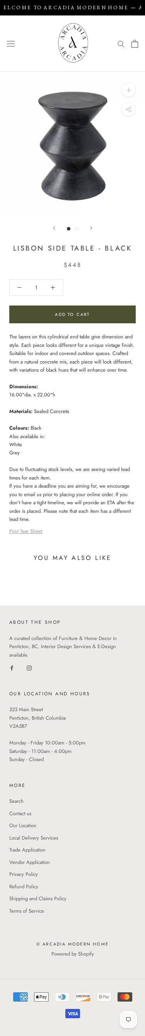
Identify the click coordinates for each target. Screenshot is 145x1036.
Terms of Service (26, 911)
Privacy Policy (23, 874)
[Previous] (54, 228)
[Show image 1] (68, 228)
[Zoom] (128, 90)
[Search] (121, 43)
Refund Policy (23, 886)
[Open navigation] (11, 43)
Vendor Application (29, 862)
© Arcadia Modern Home (72, 944)
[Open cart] (134, 44)
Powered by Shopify (72, 953)
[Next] (91, 228)
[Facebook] (11, 667)
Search (16, 801)
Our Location (22, 825)
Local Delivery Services (33, 837)
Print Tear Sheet (25, 531)
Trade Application (27, 849)
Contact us (20, 813)
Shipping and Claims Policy (38, 898)
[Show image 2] (76, 228)
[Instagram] (29, 667)
